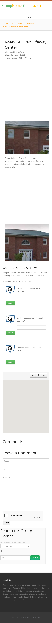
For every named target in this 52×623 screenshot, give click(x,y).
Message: (6, 477)
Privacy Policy (35, 617)
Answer (10, 303)
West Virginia (16, 23)
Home (5, 23)
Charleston (29, 23)
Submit (6, 523)
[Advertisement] (26, 89)
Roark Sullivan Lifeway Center (15, 26)
